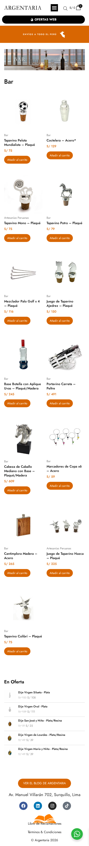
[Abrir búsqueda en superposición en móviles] (65, 8)
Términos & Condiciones (44, 832)
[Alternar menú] (54, 7)
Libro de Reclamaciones (44, 823)
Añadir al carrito (17, 160)
